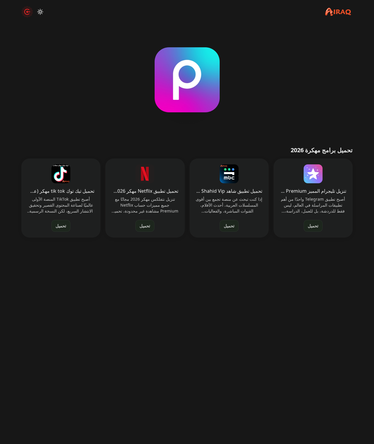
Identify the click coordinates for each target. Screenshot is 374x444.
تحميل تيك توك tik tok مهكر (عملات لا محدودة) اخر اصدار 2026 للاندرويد (61, 191)
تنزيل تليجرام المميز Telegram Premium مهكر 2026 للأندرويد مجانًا (313, 191)
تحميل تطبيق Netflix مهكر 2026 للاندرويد (145, 191)
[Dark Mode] (40, 12)
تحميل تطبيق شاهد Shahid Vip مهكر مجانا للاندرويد (229, 191)
